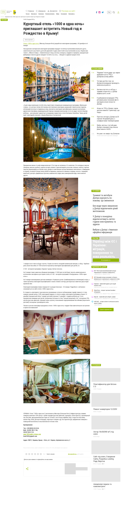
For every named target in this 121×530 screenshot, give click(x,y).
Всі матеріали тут (106, 260)
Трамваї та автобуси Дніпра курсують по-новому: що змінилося (103, 198)
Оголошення (64, 13)
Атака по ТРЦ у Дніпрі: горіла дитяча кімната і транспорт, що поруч (108, 110)
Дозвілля (53, 11)
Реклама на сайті (68, 11)
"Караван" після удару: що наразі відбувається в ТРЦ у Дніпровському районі (108, 75)
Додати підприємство (106, 309)
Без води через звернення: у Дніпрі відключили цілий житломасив (105, 208)
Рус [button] (109, 12)
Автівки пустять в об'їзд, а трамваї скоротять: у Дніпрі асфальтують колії (107, 91)
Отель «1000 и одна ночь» (31, 43)
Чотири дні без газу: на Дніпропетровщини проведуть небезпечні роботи (108, 83)
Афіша (57, 13)
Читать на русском (29, 39)
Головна (2, 16)
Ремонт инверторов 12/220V (105, 409)
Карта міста (34, 13)
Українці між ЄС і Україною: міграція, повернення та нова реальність (105, 249)
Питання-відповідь (49, 13)
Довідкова (41, 13)
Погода (27, 13)
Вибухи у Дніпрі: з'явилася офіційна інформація (105, 231)
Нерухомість (71, 13)
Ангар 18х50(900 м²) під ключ (103, 433)
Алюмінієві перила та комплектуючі (102, 485)
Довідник (42, 11)
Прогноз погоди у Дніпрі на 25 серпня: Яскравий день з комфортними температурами (108, 119)
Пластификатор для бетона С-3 (104, 385)
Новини (31, 11)
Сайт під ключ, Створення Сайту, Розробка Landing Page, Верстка (104, 458)
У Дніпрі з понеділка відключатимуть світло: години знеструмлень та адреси (104, 220)
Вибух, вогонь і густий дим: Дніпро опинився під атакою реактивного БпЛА (107, 127)
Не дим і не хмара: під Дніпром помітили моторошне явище (108, 135)
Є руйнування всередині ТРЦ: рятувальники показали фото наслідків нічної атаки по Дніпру (108, 101)
